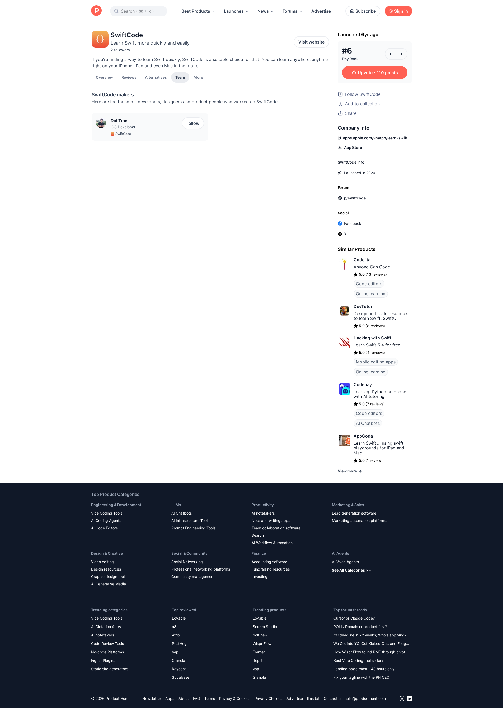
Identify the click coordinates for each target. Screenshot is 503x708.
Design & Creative (107, 553)
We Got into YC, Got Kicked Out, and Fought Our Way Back (371, 644)
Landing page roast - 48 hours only (363, 669)
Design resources (106, 569)
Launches (234, 11)
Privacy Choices (268, 698)
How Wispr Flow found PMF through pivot (369, 652)
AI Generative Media (108, 584)
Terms (209, 698)
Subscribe (365, 11)
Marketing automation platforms (359, 520)
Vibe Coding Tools (106, 513)
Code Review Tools (107, 643)
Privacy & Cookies (234, 698)
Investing (259, 576)
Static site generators (109, 669)
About (183, 698)
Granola (178, 660)
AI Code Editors (104, 528)
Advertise (321, 11)
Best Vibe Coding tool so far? (358, 660)
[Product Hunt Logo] (96, 11)
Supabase (180, 677)
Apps (169, 698)
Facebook (352, 223)
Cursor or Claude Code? (354, 618)
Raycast (179, 669)
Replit (257, 660)
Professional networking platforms (200, 569)
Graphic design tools (108, 576)
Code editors (369, 283)
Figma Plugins (103, 660)
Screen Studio (265, 626)
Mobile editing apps (376, 361)
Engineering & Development (116, 504)
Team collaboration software (276, 528)
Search (258, 535)
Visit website (311, 42)
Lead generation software (354, 513)
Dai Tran (119, 120)
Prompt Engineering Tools (193, 528)
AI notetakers (263, 513)
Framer (259, 652)
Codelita (362, 259)
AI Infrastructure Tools (190, 520)
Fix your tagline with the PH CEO (361, 677)
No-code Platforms (107, 652)
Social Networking (187, 561)
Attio (176, 635)
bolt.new (260, 635)
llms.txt (313, 698)
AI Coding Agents (106, 520)
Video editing (102, 561)
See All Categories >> (351, 570)
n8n (175, 626)
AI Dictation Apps (106, 626)
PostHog (179, 643)
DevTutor (363, 306)
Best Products (195, 11)
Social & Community (189, 553)
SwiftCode (123, 134)
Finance (259, 553)
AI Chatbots (368, 423)
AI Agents (340, 553)
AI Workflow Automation (272, 542)
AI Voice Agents (345, 561)
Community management (193, 576)
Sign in (401, 11)
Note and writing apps (271, 520)
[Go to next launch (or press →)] (401, 54)
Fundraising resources (271, 569)
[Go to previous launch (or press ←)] (390, 54)
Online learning (371, 293)
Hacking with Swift (372, 337)
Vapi (175, 652)
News (263, 11)
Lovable (179, 618)
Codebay (363, 384)
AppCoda (363, 436)
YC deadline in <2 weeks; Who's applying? (369, 635)
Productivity (263, 504)
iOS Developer (123, 127)
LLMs (176, 504)
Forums (290, 11)
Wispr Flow (262, 643)
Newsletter (151, 698)
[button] (198, 77)
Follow (192, 123)
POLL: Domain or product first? (360, 626)
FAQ (196, 698)
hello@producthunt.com (365, 698)
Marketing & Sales (348, 504)
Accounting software (269, 561)
